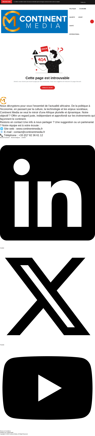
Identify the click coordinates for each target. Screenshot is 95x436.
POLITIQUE (72, 8)
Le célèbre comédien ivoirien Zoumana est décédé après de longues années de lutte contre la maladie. (37, 1)
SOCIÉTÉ (72, 17)
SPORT (80, 17)
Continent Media (13, 434)
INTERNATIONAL (74, 34)
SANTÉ (71, 25)
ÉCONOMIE (82, 8)
